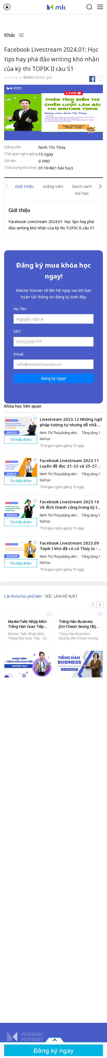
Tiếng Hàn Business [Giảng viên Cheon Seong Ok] (78, 638)
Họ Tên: (20, 308)
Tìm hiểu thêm (21, 439)
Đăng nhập (7, 7)
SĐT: (17, 331)
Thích (100, 79)
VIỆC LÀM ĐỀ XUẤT (61, 596)
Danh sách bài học (82, 189)
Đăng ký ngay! (53, 378)
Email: (18, 354)
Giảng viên (53, 186)
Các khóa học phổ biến (23, 596)
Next (100, 186)
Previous (7, 186)
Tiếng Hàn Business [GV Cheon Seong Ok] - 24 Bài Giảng (78, 624)
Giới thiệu (24, 186)
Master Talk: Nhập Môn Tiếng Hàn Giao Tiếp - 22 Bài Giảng (27, 638)
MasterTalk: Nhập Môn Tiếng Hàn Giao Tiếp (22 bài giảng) (27, 624)
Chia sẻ (92, 79)
